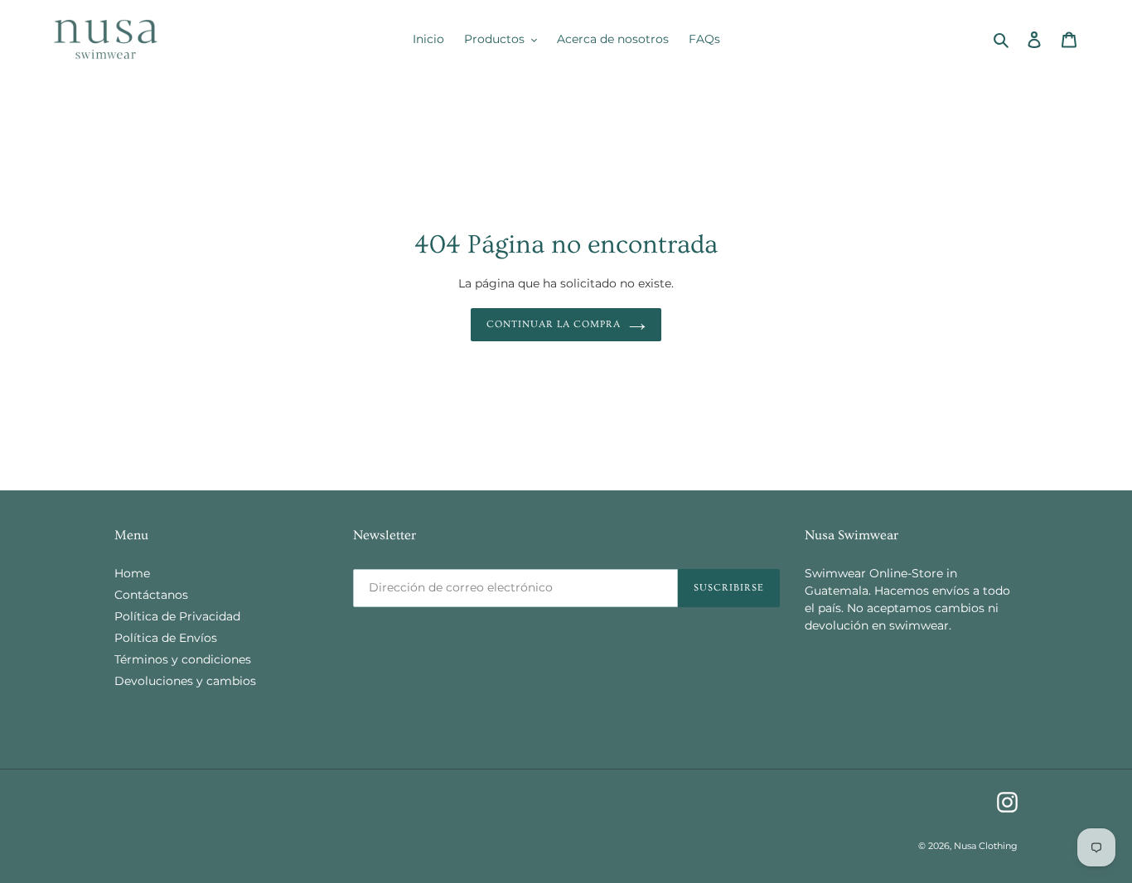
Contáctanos (151, 594)
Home (132, 573)
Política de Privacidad (177, 616)
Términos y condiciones (182, 659)
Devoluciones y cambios (185, 680)
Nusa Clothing (986, 846)
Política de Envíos (165, 637)
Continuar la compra (553, 325)
